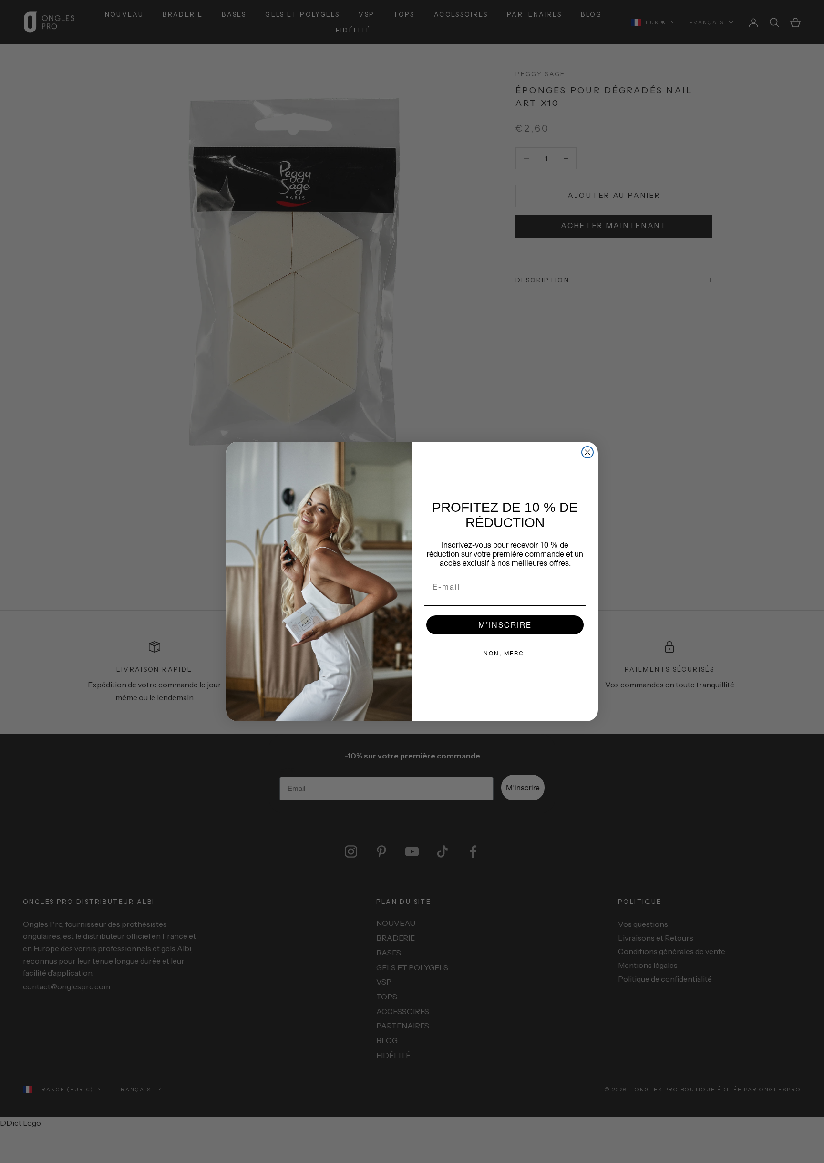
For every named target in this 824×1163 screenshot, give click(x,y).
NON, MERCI (505, 653)
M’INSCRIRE (505, 624)
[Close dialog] (587, 452)
